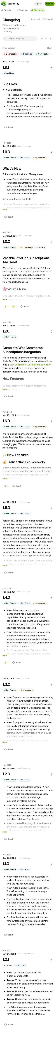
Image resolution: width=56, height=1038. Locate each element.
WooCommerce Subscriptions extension (30, 364)
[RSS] (51, 38)
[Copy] (51, 68)
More (4, 209)
